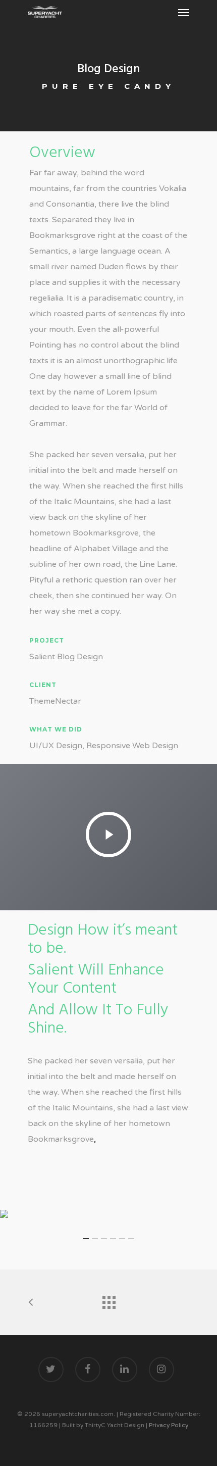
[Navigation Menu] (183, 12)
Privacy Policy (168, 1425)
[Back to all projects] (108, 1300)
